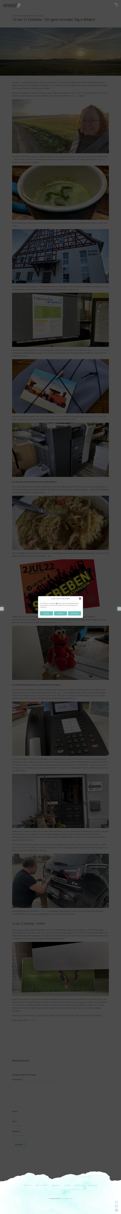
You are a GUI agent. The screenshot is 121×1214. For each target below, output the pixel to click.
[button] (80, 598)
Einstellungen (75, 613)
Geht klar (46, 613)
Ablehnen (60, 613)
